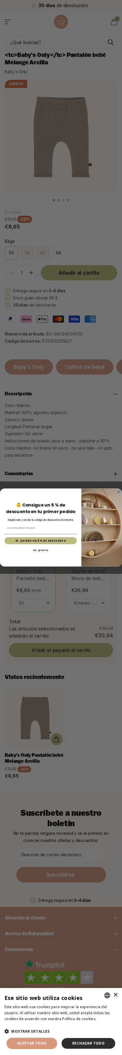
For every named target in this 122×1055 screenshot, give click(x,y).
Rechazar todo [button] (88, 1043)
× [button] (115, 995)
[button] (61, 1031)
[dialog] (61, 1021)
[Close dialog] (118, 492)
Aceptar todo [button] (32, 1043)
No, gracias (40, 550)
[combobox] (107, 995)
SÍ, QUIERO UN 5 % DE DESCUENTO (40, 541)
